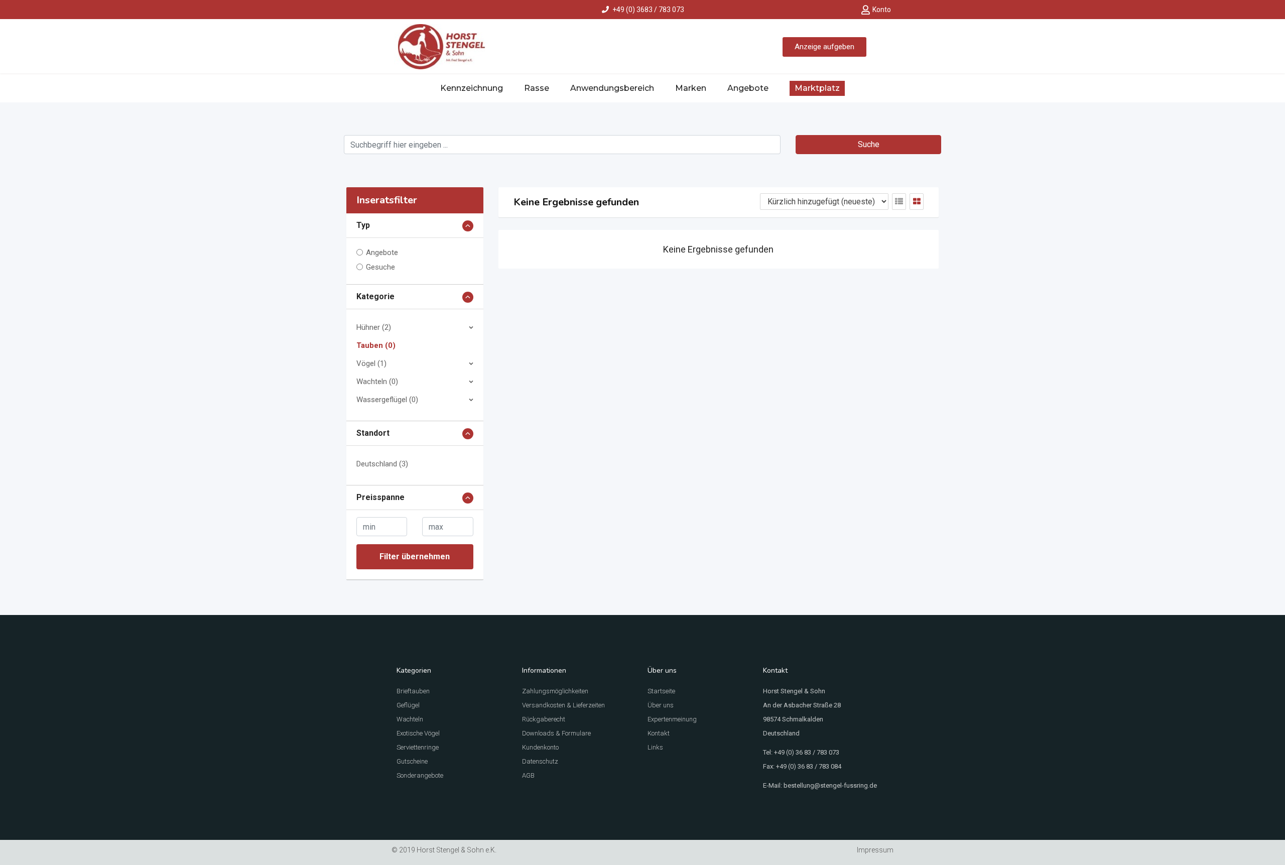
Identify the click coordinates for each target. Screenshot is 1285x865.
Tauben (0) (376, 345)
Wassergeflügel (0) (387, 399)
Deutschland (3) (382, 463)
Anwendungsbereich (612, 88)
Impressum (875, 850)
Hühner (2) (373, 327)
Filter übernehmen (414, 556)
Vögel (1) (371, 363)
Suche (868, 144)
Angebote (747, 88)
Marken (690, 88)
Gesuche (380, 267)
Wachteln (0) (377, 381)
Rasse (536, 88)
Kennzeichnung (471, 88)
